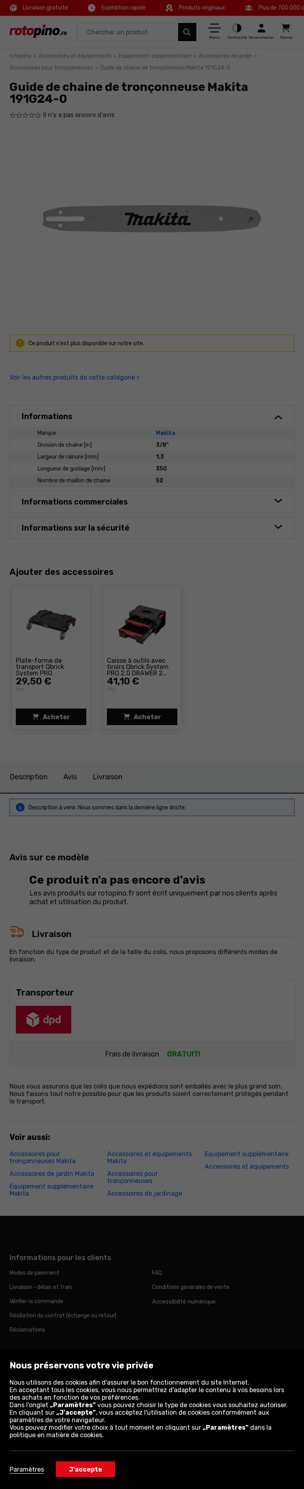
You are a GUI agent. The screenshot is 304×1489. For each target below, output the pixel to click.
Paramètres (27, 1469)
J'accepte (85, 1469)
